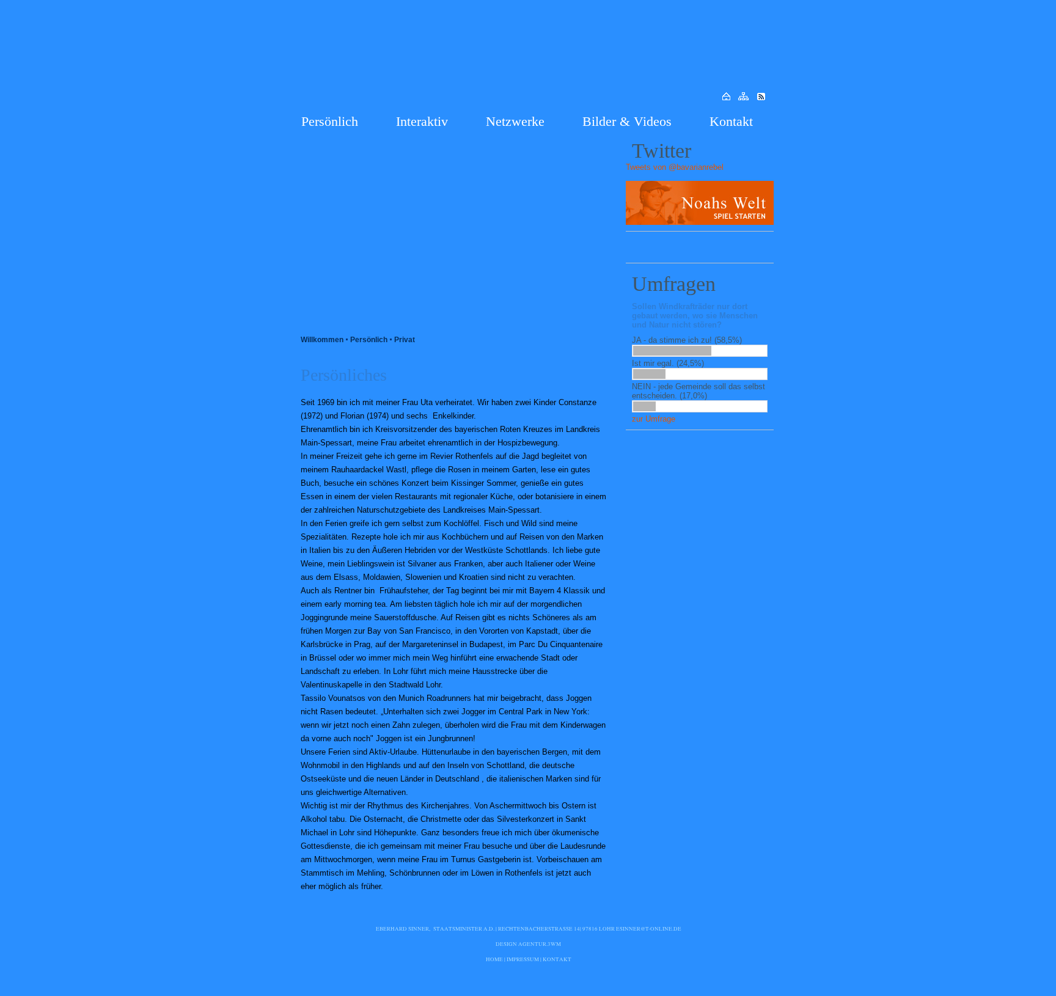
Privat (404, 339)
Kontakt (731, 121)
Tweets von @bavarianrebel (675, 167)
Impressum (523, 959)
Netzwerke (515, 121)
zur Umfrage (653, 418)
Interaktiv (422, 121)
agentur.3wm (539, 944)
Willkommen (322, 339)
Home (494, 959)
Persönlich (329, 121)
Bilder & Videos (627, 121)
